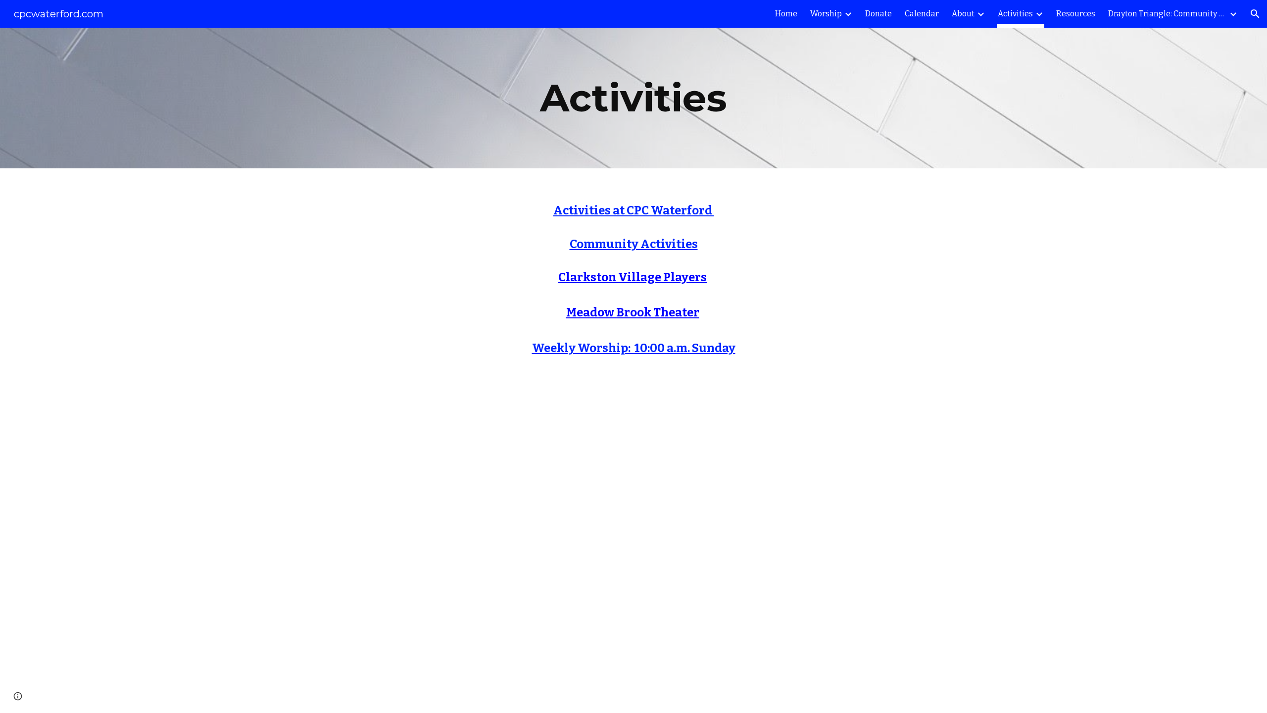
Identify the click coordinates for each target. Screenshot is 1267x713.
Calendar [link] (922, 13)
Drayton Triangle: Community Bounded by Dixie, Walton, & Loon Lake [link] (1167, 13)
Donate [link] (878, 13)
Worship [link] (826, 13)
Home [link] (786, 13)
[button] (1255, 14)
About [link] (963, 13)
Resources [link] (1075, 13)
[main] (633, 98)
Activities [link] (1015, 13)
